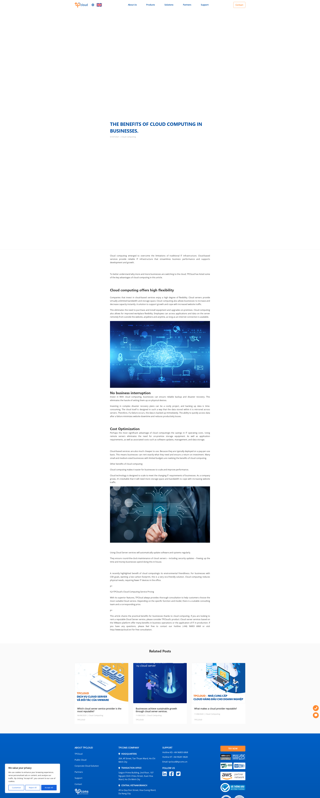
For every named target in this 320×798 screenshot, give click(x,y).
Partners (187, 4)
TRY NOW (233, 748)
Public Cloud (80, 759)
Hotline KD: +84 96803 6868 (175, 752)
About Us (132, 4)
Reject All (33, 787)
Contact (239, 5)
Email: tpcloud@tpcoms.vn (174, 761)
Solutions (168, 4)
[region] (32, 778)
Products (150, 4)
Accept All (49, 787)
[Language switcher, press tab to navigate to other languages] (99, 5)
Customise (16, 787)
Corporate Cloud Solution (87, 765)
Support (205, 4)
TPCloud (78, 753)
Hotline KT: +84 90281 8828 (175, 757)
